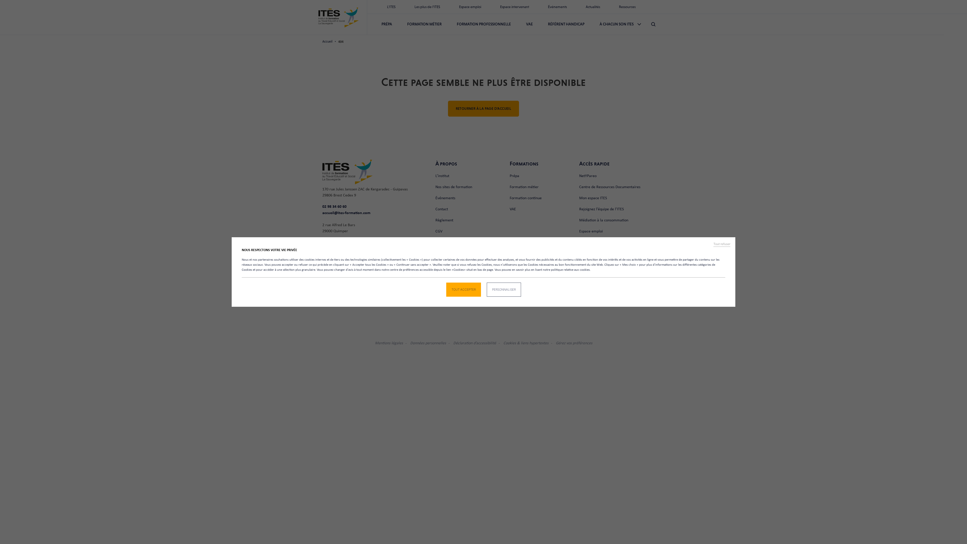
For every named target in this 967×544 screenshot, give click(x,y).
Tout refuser (721, 244)
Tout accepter (464, 289)
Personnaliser (504, 289)
